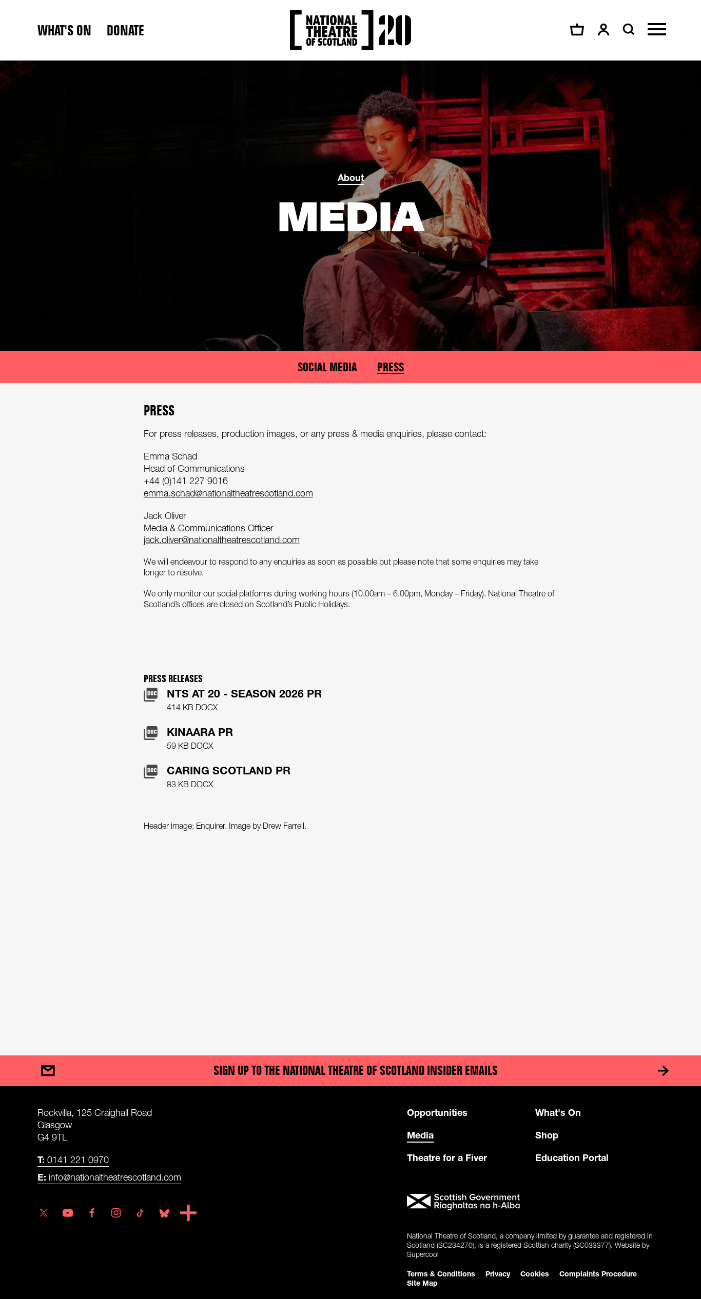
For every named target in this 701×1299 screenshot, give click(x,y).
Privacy (497, 1273)
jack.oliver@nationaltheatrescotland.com (222, 539)
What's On (558, 1112)
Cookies (534, 1273)
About (351, 177)
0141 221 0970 (73, 1159)
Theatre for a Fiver (447, 1157)
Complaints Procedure (598, 1273)
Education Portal (572, 1157)
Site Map (422, 1282)
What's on (64, 30)
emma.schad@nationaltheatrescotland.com (228, 493)
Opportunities (437, 1112)
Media (420, 1135)
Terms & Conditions (441, 1273)
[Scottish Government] (535, 1202)
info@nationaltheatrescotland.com (109, 1177)
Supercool (423, 1254)
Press (390, 367)
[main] (350, 548)
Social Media (327, 367)
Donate (125, 30)
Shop (546, 1135)
